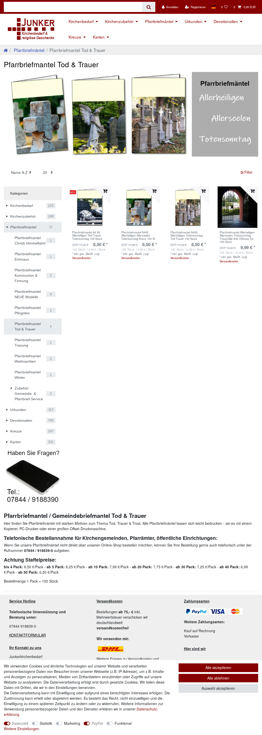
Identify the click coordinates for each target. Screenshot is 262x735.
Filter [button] (248, 172)
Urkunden (193, 21)
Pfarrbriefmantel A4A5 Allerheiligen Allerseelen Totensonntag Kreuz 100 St (138, 235)
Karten (99, 37)
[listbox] (90, 207)
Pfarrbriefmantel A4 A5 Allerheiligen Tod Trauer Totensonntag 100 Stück (87, 235)
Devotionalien (226, 21)
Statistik (46, 723)
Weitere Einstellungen (21, 728)
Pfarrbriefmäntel (159, 21)
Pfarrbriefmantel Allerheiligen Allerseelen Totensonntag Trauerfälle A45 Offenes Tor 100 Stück (237, 237)
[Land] (213, 7)
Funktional (123, 723)
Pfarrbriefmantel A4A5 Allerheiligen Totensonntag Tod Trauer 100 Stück (186, 235)
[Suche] (148, 7)
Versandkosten (81, 258)
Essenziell (20, 723)
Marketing (72, 723)
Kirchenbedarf (81, 21)
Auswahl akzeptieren (218, 688)
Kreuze (75, 37)
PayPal (97, 723)
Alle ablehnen (218, 678)
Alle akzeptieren (218, 667)
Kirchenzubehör (119, 21)
